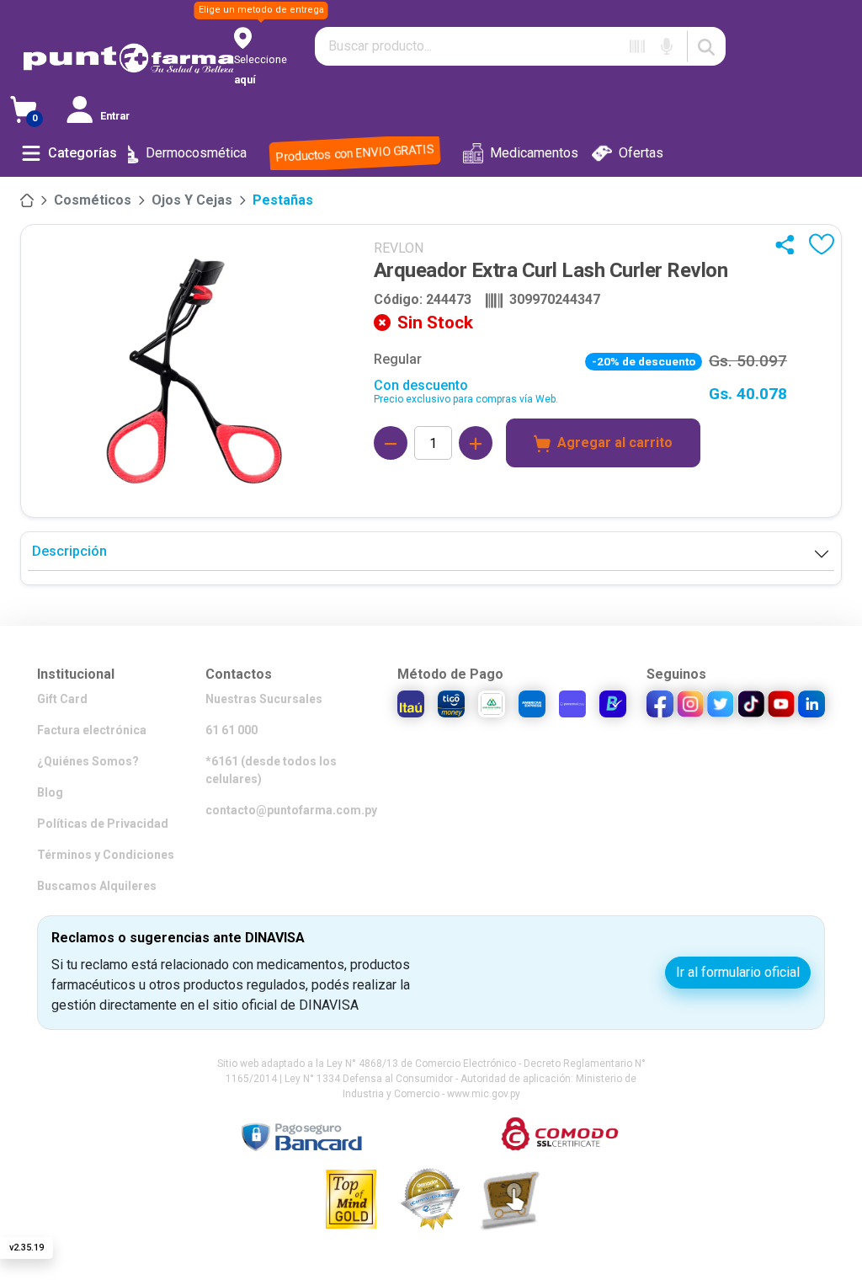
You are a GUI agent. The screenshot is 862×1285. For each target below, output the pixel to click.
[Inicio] (27, 200)
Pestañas (283, 200)
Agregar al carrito (615, 443)
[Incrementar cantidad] (475, 443)
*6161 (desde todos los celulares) (271, 770)
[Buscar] (706, 46)
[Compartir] (788, 244)
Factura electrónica (91, 730)
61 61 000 (231, 730)
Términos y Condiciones (105, 854)
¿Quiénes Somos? (88, 761)
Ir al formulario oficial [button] (738, 972)
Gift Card (62, 699)
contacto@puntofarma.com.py (291, 810)
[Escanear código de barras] (637, 46)
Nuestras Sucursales (263, 699)
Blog (50, 792)
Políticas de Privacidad (102, 823)
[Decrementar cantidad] (390, 443)
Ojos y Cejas (192, 200)
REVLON (398, 248)
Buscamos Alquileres (97, 886)
